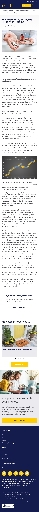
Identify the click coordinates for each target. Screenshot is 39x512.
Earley (13, 26)
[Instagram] (10, 473)
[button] (3, 341)
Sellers (4, 437)
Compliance (27, 494)
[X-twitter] (21, 473)
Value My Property (8, 443)
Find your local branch (9, 463)
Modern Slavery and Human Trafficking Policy (15, 501)
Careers (4, 454)
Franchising (18, 494)
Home (4, 11)
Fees (26, 492)
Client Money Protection (9, 496)
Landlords (5, 440)
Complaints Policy (8, 494)
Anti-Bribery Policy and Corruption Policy (14, 499)
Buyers (4, 435)
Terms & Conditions (7, 492)
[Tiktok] (27, 473)
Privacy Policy (19, 492)
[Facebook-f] (4, 473)
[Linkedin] (15, 473)
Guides (10, 11)
